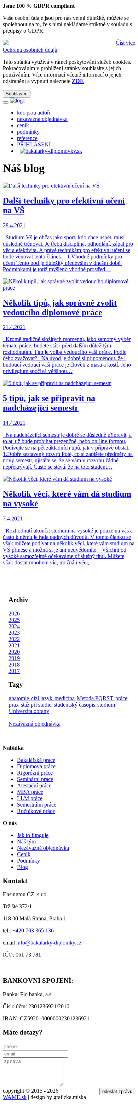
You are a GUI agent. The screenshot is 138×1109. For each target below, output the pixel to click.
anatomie (19, 698)
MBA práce (30, 792)
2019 (14, 658)
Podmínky (28, 861)
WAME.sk (15, 1097)
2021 (14, 645)
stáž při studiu (37, 705)
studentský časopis (75, 705)
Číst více (125, 43)
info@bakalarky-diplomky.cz (48, 943)
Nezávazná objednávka (34, 724)
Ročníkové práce (36, 811)
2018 (14, 665)
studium (106, 705)
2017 (14, 671)
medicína (65, 698)
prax (14, 705)
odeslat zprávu (117, 1091)
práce (121, 698)
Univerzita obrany (29, 711)
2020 (14, 652)
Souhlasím (17, 93)
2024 (14, 626)
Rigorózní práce (35, 773)
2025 (14, 620)
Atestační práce (34, 785)
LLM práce (29, 798)
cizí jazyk (42, 698)
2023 (14, 633)
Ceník (23, 854)
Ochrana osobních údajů (30, 50)
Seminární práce (35, 779)
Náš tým (26, 841)
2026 (14, 614)
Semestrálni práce (36, 805)
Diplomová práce (36, 766)
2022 (14, 639)
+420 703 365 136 (33, 930)
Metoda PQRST (96, 698)
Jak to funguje (32, 835)
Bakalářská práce (36, 760)
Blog (22, 867)
